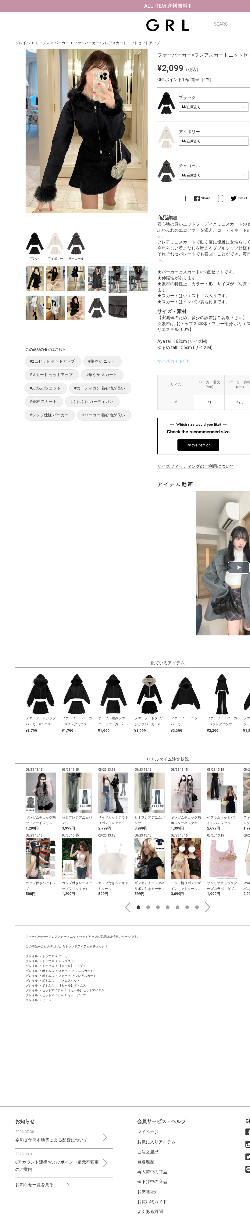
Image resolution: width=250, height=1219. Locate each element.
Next (207, 907)
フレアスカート (85, 975)
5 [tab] (177, 907)
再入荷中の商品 (152, 1171)
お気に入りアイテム (156, 1141)
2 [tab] (148, 907)
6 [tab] (187, 907)
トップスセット (69, 961)
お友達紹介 (148, 1191)
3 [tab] (158, 907)
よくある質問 (150, 1211)
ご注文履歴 (148, 1152)
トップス (42, 43)
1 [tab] (138, 907)
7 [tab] (197, 907)
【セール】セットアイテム (86, 990)
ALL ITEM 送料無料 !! (167, 6)
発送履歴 (145, 1161)
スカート (65, 970)
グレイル (22, 43)
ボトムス (48, 970)
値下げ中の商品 (152, 1181)
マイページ (148, 1131)
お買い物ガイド (152, 1201)
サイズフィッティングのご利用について (195, 466)
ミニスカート (84, 970)
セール (46, 1000)
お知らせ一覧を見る (34, 1184)
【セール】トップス (72, 966)
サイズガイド (170, 361)
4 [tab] (168, 907)
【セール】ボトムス (72, 985)
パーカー (61, 43)
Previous (127, 907)
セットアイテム (52, 990)
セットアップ (77, 995)
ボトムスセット (69, 980)
